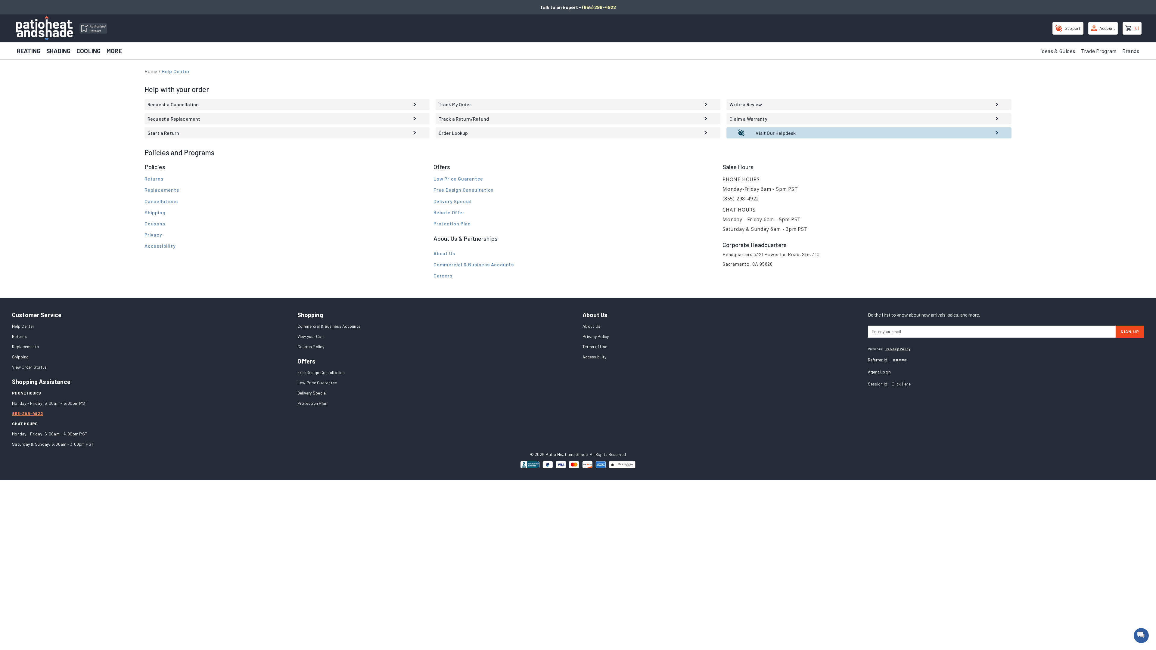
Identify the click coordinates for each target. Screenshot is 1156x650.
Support (1073, 28)
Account (1107, 28)
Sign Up (1129, 331)
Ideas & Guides (1057, 51)
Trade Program (1098, 51)
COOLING (88, 50)
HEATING (28, 50)
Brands (1130, 51)
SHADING (58, 50)
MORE (114, 50)
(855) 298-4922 (599, 7)
